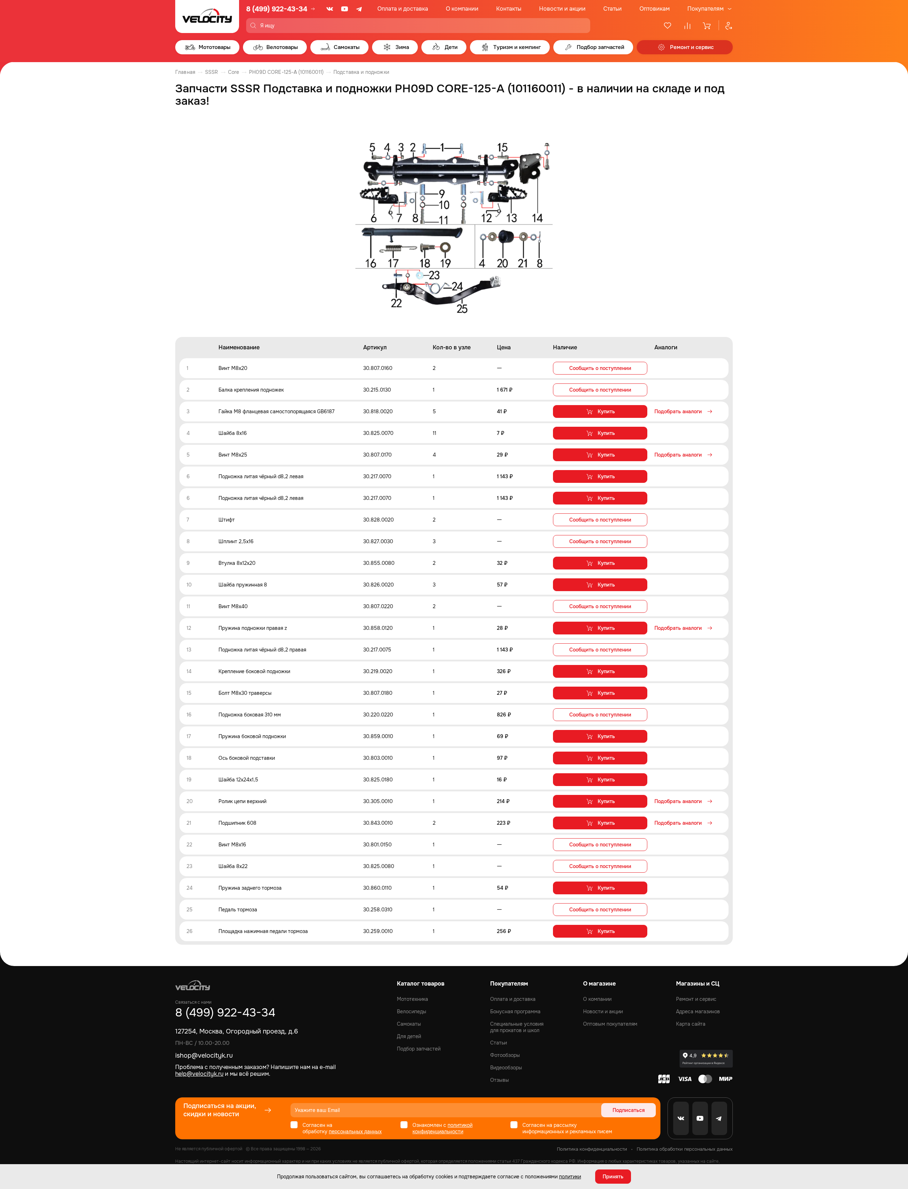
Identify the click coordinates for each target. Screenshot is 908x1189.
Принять (613, 1176)
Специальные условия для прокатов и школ (516, 1027)
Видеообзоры (506, 1067)
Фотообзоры (505, 1055)
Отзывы (499, 1080)
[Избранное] (667, 25)
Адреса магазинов (698, 1011)
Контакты (508, 8)
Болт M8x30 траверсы (245, 693)
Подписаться (629, 1110)
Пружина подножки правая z (252, 628)
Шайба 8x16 (232, 433)
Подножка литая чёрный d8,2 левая (260, 476)
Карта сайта (690, 1024)
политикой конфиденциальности (442, 1128)
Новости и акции (562, 8)
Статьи (612, 8)
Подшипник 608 (237, 823)
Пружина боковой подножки (252, 736)
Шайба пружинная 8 (242, 585)
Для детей (409, 1036)
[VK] (330, 9)
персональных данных (355, 1131)
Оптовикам (655, 8)
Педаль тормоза (237, 909)
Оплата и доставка (402, 8)
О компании (462, 8)
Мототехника (412, 999)
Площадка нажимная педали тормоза (263, 931)
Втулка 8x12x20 (236, 563)
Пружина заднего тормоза (250, 888)
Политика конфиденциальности (592, 1149)
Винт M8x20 (232, 368)
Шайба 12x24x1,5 (238, 779)
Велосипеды (411, 1011)
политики (570, 1176)
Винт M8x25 (232, 455)
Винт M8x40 (233, 606)
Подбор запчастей (419, 1049)
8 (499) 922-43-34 (276, 9)
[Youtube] (345, 9)
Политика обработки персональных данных (685, 1149)
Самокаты (409, 1024)
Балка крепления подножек (251, 390)
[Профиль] (726, 25)
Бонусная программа (515, 1011)
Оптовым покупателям (610, 1024)
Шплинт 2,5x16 (236, 541)
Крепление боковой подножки (254, 671)
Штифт (226, 520)
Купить (606, 411)
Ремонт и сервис (696, 999)
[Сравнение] (687, 25)
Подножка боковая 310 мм (249, 714)
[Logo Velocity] (207, 16)
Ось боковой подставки (246, 758)
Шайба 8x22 (233, 866)
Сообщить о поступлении (600, 368)
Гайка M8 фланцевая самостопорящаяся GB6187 (276, 411)
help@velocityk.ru (199, 1074)
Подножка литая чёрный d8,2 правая (262, 650)
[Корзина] (707, 25)
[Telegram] (360, 9)
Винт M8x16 (232, 844)
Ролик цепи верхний (242, 801)
